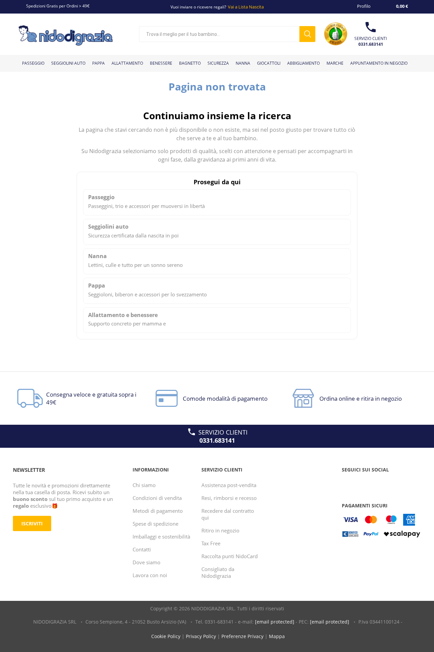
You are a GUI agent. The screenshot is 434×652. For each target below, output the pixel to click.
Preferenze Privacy (242, 636)
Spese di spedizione (155, 523)
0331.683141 (370, 44)
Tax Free (210, 543)
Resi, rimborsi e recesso (229, 498)
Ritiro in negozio (220, 530)
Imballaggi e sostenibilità (161, 536)
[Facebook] (348, 483)
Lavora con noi (150, 575)
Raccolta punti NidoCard (229, 556)
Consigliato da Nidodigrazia (217, 572)
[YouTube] (361, 483)
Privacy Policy (201, 636)
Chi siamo (144, 485)
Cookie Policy (165, 636)
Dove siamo (146, 562)
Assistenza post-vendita (228, 485)
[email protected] (274, 621)
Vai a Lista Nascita (246, 7)
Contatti (142, 549)
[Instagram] (374, 483)
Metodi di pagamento (158, 510)
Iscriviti (32, 523)
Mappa (277, 636)
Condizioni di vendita (157, 498)
